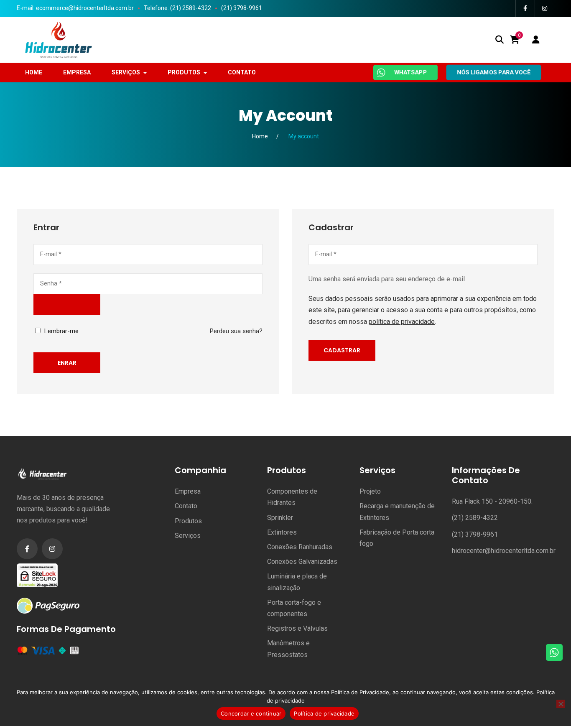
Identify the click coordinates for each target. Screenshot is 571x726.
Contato (186, 506)
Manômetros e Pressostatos (288, 648)
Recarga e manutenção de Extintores (397, 511)
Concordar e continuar (251, 713)
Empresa (188, 491)
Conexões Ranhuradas (299, 547)
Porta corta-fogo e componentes (294, 608)
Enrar (67, 363)
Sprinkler (280, 518)
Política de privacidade (324, 713)
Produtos (188, 521)
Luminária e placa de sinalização (297, 581)
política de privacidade (402, 322)
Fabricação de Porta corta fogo (396, 538)
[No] (560, 704)
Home (260, 136)
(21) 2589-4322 (475, 518)
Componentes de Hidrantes (292, 497)
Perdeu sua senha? (236, 331)
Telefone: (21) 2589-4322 (177, 8)
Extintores (282, 532)
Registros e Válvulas (297, 628)
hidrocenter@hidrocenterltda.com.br (504, 551)
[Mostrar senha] (66, 304)
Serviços (188, 536)
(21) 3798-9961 (241, 8)
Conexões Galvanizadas (302, 562)
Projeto (370, 491)
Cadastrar (342, 350)
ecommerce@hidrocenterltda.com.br (85, 8)
